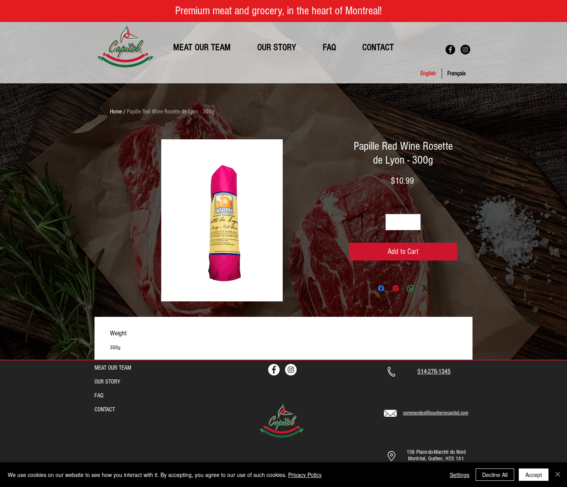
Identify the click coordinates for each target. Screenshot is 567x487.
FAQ (98, 395)
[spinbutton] (403, 222)
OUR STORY (107, 381)
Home (116, 111)
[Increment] (414, 222)
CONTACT (104, 409)
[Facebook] (450, 49)
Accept (533, 475)
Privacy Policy (305, 475)
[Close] (557, 474)
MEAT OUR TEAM (112, 367)
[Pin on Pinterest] (395, 288)
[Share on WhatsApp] (410, 288)
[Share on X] (425, 288)
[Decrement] (392, 222)
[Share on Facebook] (381, 288)
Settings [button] (459, 475)
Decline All (495, 475)
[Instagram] (465, 49)
